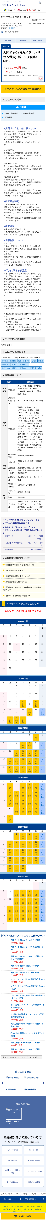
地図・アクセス (38, 41)
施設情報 (23, 41)
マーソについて (8, 1206)
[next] (43, 1083)
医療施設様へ (30, 1199)
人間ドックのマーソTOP (9, 1194)
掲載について (17, 1212)
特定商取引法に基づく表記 (12, 1209)
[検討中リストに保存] (40, 78)
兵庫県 (25, 1194)
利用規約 (19, 1206)
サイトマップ (28, 1212)
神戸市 (34, 1194)
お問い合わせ (28, 1209)
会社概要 (38, 1209)
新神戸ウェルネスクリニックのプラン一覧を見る (21, 1057)
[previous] (2, 1083)
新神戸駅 (12, 28)
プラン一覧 (7, 41)
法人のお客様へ (8, 1199)
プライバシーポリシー (32, 1206)
